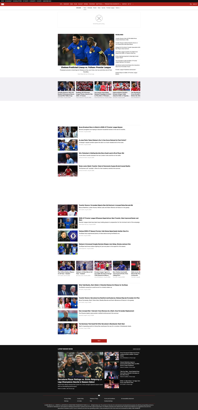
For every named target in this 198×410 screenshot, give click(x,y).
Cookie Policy (80, 398)
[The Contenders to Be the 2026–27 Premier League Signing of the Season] (127, 61)
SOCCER (66, 4)
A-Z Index (79, 401)
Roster (95, 8)
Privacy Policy (67, 398)
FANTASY (92, 4)
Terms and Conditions (109, 398)
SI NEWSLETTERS (17, 1)
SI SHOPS (39, 1)
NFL (61, 4)
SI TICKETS (25, 1)
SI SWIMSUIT (8, 1)
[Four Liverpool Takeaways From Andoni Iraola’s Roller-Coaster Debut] (122, 356)
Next (99, 340)
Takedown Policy (94, 398)
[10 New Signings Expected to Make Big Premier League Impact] (127, 57)
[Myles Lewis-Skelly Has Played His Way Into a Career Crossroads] (139, 269)
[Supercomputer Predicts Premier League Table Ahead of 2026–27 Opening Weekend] (121, 90)
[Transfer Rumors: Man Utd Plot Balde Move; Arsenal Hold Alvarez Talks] (127, 39)
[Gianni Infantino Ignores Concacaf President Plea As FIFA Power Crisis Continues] (122, 365)
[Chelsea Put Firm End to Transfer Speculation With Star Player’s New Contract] (127, 48)
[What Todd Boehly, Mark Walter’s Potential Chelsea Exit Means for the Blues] (99, 289)
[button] (100, 4)
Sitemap (66, 401)
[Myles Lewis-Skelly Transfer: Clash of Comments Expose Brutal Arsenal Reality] (99, 171)
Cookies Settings (108, 401)
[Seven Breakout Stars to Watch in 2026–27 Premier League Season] (99, 132)
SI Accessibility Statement (127, 398)
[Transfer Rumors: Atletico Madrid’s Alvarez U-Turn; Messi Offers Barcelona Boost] (127, 44)
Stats (99, 8)
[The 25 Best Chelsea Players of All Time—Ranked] (66, 269)
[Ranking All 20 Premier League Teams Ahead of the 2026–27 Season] (84, 90)
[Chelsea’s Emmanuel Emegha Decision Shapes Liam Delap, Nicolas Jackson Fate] (99, 249)
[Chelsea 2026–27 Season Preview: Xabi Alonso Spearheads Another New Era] (99, 236)
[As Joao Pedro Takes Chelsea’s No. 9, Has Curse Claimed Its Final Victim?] (99, 145)
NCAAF (80, 4)
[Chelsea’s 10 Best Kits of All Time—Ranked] (84, 269)
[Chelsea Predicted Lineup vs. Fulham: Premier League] (86, 54)
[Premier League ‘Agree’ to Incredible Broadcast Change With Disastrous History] (103, 269)
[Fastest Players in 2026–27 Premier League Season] (127, 73)
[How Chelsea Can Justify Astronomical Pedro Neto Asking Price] (121, 269)
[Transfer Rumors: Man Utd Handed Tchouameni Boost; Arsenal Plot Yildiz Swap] (66, 90)
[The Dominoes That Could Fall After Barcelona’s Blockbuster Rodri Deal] (99, 328)
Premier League (110, 8)
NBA (71, 4)
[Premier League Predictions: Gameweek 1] (127, 69)
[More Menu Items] (133, 4)
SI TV (129, 4)
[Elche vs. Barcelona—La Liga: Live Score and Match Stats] (122, 384)
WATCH (124, 4)
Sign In (195, 4)
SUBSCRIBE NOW (47, 1)
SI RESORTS (33, 1)
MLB (75, 4)
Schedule (90, 8)
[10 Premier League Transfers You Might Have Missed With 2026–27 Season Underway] (127, 52)
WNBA (86, 4)
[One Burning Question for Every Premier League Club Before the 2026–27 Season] (139, 90)
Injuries (103, 8)
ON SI (2, 1)
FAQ (91, 401)
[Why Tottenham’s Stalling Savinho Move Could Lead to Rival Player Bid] (99, 158)
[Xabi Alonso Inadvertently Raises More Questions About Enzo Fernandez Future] (127, 66)
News (85, 8)
